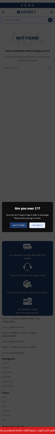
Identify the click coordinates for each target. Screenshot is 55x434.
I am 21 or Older (19, 225)
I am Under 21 (37, 225)
